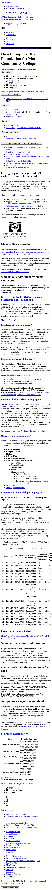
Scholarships (11, 165)
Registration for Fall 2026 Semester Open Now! (20, 48)
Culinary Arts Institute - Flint (17, 823)
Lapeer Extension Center (16, 814)
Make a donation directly (16, 199)
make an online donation (11, 252)
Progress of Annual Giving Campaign (21, 139)
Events (5, 105)
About (8, 37)
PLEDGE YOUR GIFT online (13, 636)
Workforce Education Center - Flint (20, 825)
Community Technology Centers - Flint (21, 827)
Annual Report (12, 136)
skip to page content (9, 2)
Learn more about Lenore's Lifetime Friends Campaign (23, 431)
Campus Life (11, 35)
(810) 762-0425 (15, 81)
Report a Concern (13, 874)
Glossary (9, 852)
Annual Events (12, 110)
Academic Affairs (13, 832)
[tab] (26, 308)
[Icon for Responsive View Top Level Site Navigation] (3, 28)
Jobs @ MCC (11, 863)
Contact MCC (13, 13)
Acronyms (10, 838)
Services (9, 39)
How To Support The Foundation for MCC (23, 128)
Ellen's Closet (16, 415)
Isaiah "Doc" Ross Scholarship (18, 161)
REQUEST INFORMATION (18, 8)
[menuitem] (28, 32)
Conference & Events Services (18, 843)
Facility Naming (12, 485)
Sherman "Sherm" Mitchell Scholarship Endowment (27, 163)
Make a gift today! (8, 320)
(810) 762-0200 (15, 788)
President (9, 870)
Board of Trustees (13, 841)
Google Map (14, 87)
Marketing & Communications (18, 867)
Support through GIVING (16, 23)
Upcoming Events (13, 112)
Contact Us (6, 72)
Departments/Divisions (15, 845)
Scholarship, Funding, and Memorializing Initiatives (21, 143)
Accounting (10, 836)
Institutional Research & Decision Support (23, 861)
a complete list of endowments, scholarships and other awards (25, 393)
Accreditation (11, 834)
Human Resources (13, 856)
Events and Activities (14, 116)
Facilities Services (13, 847)
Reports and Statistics (10, 132)
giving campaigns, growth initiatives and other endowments (26, 202)
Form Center (11, 850)
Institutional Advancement (16, 858)
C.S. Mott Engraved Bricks (17, 154)
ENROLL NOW (13, 6)
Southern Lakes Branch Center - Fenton (22, 816)
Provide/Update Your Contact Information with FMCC (23, 92)
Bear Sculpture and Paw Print (18, 152)
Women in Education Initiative (18, 168)
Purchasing (10, 872)
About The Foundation (10, 94)
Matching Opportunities (15, 488)
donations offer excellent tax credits (15, 272)
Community (11, 41)
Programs (10, 32)
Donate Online (12, 125)
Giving (4, 121)
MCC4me (10, 44)
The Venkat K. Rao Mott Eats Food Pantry (32, 413)
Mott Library (11, 865)
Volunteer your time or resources (19, 206)
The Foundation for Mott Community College (19, 69)
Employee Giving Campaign (12, 341)
